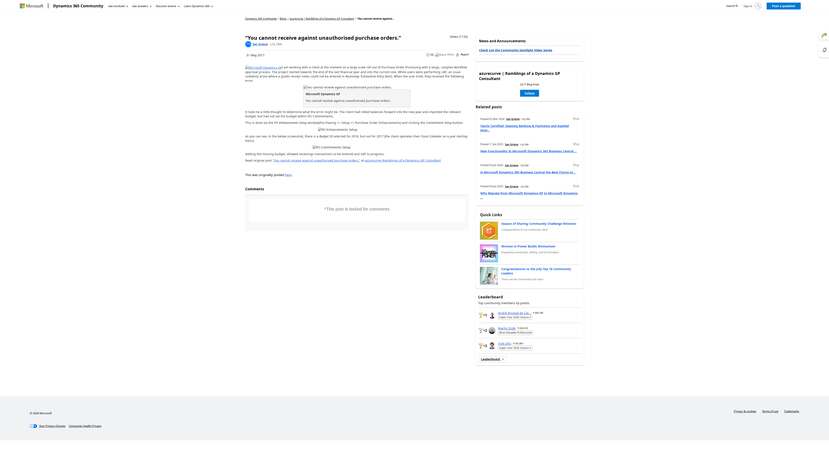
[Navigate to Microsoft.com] (31, 5)
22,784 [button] (276, 44)
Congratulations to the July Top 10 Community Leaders (536, 271)
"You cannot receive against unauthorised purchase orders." (316, 160)
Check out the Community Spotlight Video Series (515, 50)
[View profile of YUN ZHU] (492, 345)
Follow (530, 93)
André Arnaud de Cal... (514, 313)
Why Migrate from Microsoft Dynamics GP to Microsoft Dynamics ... (529, 195)
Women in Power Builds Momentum (528, 246)
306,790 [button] (539, 312)
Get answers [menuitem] (140, 6)
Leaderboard (491, 359)
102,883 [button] (519, 343)
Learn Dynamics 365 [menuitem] (197, 6)
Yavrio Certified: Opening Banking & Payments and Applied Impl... (524, 128)
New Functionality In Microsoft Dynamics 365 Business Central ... (528, 151)
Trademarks (791, 411)
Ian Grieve (260, 44)
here (288, 175)
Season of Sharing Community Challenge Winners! (538, 224)
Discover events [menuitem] (166, 6)
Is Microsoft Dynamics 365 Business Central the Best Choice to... (528, 172)
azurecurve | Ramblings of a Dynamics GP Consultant (322, 18)
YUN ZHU (504, 343)
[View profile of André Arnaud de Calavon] (492, 315)
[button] (732, 6)
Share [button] (450, 54)
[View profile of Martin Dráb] (492, 330)
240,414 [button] (523, 328)
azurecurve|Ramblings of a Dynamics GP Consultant (403, 160)
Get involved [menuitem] (116, 6)
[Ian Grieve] (248, 44)
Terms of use (770, 411)
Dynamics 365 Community (78, 5)
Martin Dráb (507, 328)
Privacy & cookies (745, 411)
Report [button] (465, 54)
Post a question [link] (783, 6)
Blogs (283, 18)
